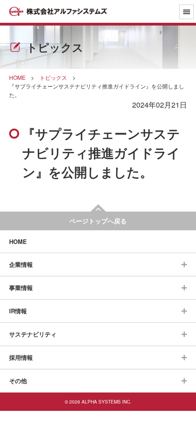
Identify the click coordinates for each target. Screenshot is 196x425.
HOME (18, 241)
